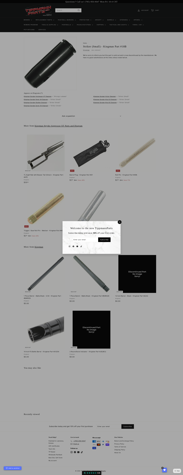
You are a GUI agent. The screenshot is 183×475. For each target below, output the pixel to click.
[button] (91, 473)
